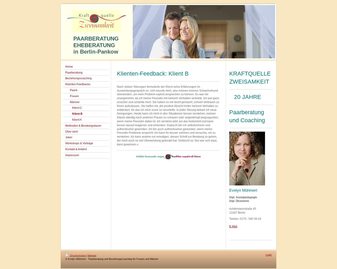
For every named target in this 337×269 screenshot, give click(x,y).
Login (269, 254)
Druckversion (77, 255)
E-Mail (233, 226)
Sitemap (91, 255)
